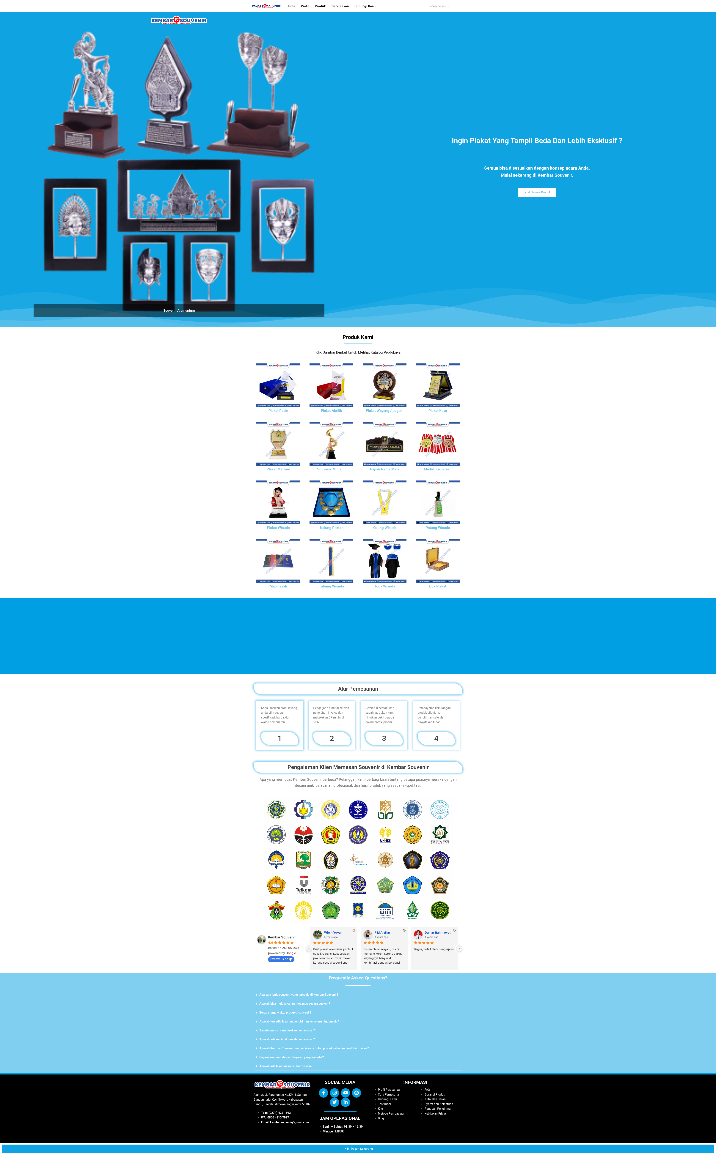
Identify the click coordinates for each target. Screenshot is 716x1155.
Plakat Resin (278, 411)
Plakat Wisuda (278, 528)
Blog (381, 1118)
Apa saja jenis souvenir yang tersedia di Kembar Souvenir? (298, 994)
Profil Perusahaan (389, 1089)
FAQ (427, 1089)
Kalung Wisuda (385, 528)
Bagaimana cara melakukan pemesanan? (287, 1030)
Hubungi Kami (365, 6)
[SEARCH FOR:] (445, 6)
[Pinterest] (356, 1093)
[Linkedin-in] (345, 1102)
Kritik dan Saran (435, 1099)
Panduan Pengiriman (438, 1108)
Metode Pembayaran (391, 1113)
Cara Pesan (340, 6)
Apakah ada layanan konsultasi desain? (285, 1066)
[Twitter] (334, 1102)
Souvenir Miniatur (331, 469)
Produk (320, 6)
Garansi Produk (435, 1094)
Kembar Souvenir (282, 937)
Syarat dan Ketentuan (439, 1104)
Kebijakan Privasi (436, 1113)
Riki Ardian (382, 932)
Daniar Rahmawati (438, 932)
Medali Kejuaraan (438, 469)
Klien (381, 1108)
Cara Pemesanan (389, 1094)
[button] (358, 994)
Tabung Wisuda (331, 586)
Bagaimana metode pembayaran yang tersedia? (291, 1057)
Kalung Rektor (331, 528)
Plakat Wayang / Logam (384, 411)
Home (291, 6)
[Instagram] (334, 1093)
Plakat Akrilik (331, 411)
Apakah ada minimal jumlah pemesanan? (287, 1039)
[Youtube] (345, 1093)
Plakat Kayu (437, 411)
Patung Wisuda (438, 528)
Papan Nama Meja (384, 469)
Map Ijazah (278, 586)
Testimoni (384, 1104)
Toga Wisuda (384, 586)
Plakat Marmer (278, 469)
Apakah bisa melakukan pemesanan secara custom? (294, 1003)
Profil (305, 6)
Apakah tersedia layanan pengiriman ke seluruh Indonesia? (299, 1021)
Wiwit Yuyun (333, 932)
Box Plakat (437, 586)
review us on (279, 959)
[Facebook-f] (323, 1093)
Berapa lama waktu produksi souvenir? (285, 1012)
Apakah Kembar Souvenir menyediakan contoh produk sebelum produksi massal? (314, 1048)
